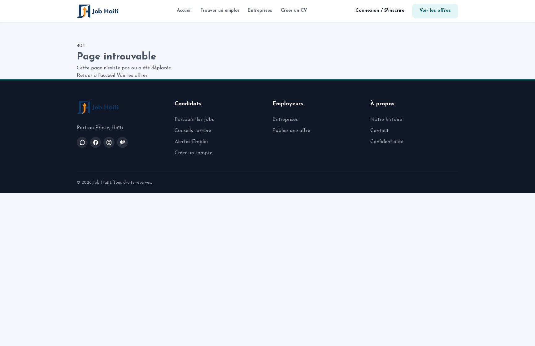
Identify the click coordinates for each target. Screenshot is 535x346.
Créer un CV (294, 10)
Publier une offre (291, 130)
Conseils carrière (193, 130)
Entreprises (260, 10)
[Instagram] (108, 142)
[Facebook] (95, 142)
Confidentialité (386, 141)
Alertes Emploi (191, 141)
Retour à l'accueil (96, 75)
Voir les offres (435, 10)
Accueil (184, 10)
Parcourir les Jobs (194, 119)
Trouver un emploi (219, 10)
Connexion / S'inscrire (380, 10)
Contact (379, 130)
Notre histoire (386, 119)
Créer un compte (193, 153)
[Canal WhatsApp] (82, 142)
